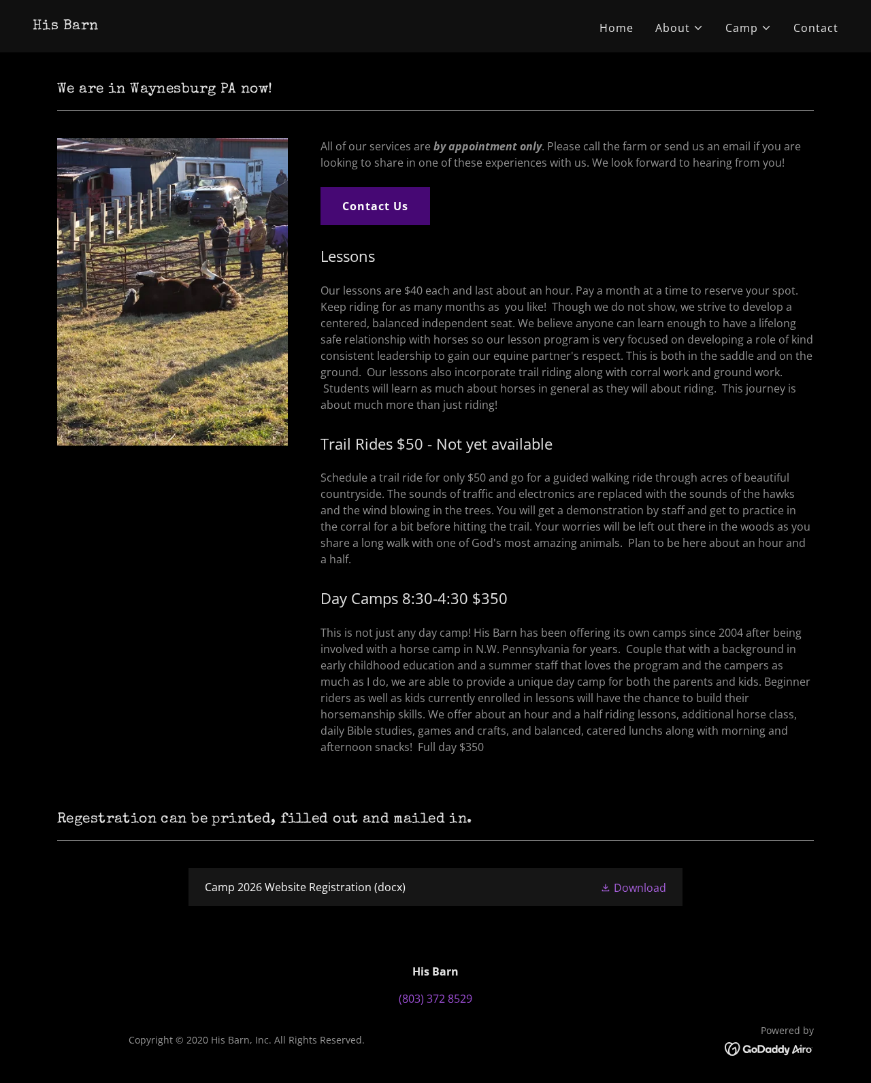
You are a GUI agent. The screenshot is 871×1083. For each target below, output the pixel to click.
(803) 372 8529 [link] (435, 998)
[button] (679, 28)
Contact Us (375, 206)
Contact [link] (815, 27)
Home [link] (616, 27)
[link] (65, 25)
